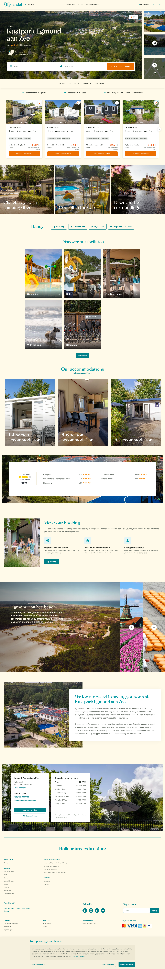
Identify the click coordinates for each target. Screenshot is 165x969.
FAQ (12, 908)
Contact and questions (11, 923)
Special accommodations (52, 859)
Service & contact (92, 4)
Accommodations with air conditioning (55, 863)
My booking (51, 561)
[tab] (60, 627)
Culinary (46, 884)
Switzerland (7, 890)
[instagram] (91, 912)
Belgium (6, 887)
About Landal (47, 923)
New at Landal (8, 859)
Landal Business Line (89, 923)
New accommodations (50, 869)
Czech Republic (9, 893)
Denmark (6, 884)
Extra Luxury (47, 881)
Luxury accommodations (51, 866)
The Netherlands (9, 871)
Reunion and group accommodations (55, 872)
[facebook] (84, 912)
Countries (7, 868)
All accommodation (82, 373)
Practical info (79, 227)
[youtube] (103, 912)
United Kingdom (9, 881)
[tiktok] (97, 912)
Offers (80, 4)
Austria (6, 875)
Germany (6, 878)
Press (45, 926)
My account (99, 227)
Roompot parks (8, 863)
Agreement (7, 926)
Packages (47, 877)
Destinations (70, 4)
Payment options (9, 930)
